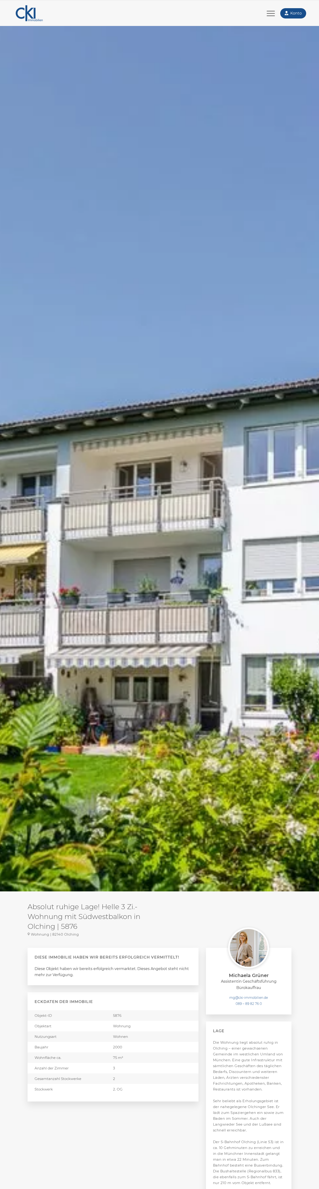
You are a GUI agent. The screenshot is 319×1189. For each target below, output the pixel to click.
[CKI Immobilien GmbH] (29, 13)
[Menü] (270, 13)
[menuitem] (270, 13)
